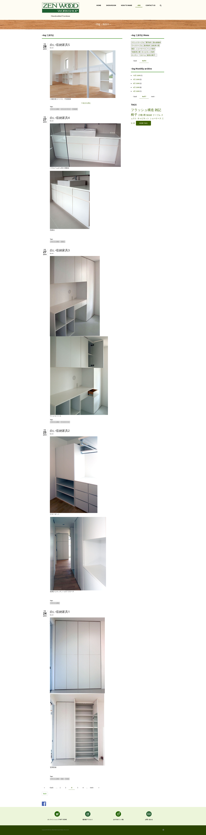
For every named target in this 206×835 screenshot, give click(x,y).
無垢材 (149, 115)
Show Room (111, 5)
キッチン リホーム (138, 55)
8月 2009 (136, 83)
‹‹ (44, 788)
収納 (62, 778)
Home (98, 5)
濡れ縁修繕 (157, 42)
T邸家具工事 (135, 52)
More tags (143, 123)
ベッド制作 (151, 49)
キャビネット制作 (148, 52)
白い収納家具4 (60, 117)
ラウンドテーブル (137, 42)
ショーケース (155, 118)
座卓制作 (147, 45)
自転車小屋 (155, 45)
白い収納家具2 (60, 430)
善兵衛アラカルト (88, 819)
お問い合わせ (149, 819)
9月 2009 (136, 79)
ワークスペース (65, 422)
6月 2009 (136, 87)
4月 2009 (136, 91)
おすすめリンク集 (118, 819)
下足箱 (67, 778)
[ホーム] (61, 9)
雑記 (158, 110)
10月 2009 (136, 75)
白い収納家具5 (60, 44)
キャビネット (143, 118)
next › (92, 788)
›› (98, 788)
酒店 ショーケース (138, 49)
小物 (140, 115)
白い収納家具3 (60, 250)
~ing (139, 5)
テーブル (157, 115)
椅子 (134, 114)
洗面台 (62, 241)
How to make (126, 5)
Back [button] (44, 794)
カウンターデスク (65, 109)
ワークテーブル (137, 45)
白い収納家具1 (60, 611)
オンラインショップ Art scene (57, 819)
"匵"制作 (148, 42)
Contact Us (150, 5)
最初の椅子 (152, 55)
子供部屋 (74, 109)
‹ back (51, 788)
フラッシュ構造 (55, 109)
